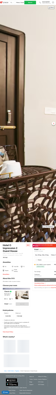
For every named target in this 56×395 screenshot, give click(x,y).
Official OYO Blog (42, 376)
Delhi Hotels (11, 371)
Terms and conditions (13, 387)
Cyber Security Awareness (25, 390)
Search (30, 2)
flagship (17, 371)
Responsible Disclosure (25, 393)
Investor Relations (42, 379)
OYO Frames (41, 384)
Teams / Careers (33, 379)
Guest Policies (11, 390)
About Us (31, 376)
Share (52, 7)
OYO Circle (40, 382)
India (5, 371)
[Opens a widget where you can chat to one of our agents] (5, 392)
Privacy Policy (11, 393)
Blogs (30, 382)
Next (53, 123)
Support (31, 384)
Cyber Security (23, 387)
